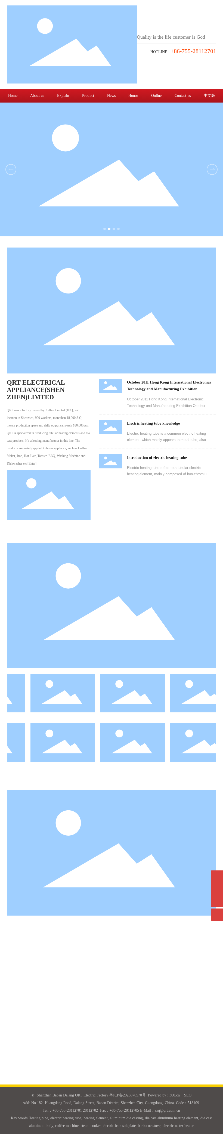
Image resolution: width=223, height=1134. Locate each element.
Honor (133, 96)
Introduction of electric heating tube (157, 458)
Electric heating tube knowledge (153, 423)
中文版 (209, 96)
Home (12, 96)
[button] (212, 169)
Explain (63, 96)
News (111, 96)
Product (88, 96)
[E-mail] (217, 876)
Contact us (183, 96)
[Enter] (31, 463)
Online (156, 96)
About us (37, 96)
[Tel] (217, 889)
